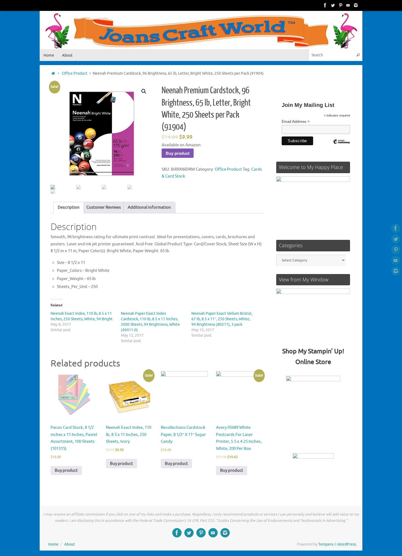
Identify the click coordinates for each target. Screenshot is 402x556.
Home (53, 544)
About (69, 544)
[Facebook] (325, 5)
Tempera (325, 544)
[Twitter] (333, 5)
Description (69, 207)
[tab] (68, 208)
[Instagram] (356, 5)
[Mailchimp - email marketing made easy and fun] (341, 146)
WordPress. (347, 544)
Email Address (296, 121)
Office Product (75, 73)
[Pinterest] (340, 5)
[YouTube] (348, 5)
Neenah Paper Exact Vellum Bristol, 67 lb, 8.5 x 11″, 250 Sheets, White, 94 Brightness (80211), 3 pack (221, 319)
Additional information (149, 207)
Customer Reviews (103, 207)
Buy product (178, 153)
